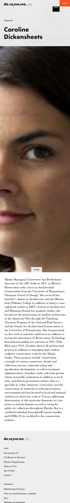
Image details (36, 270)
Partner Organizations (14, 462)
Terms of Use (10, 466)
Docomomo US (11, 453)
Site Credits (9, 470)
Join (65, 3)
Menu (56, 7)
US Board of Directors (14, 457)
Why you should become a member (20, 493)
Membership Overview (14, 489)
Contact (7, 475)
